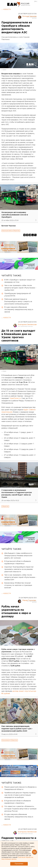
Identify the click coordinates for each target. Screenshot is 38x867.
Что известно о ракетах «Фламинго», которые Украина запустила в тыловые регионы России (20, 809)
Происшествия (6, 230)
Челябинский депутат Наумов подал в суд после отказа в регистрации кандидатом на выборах (19, 795)
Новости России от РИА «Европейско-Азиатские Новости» (13, 4)
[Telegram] (30, 235)
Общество (16, 230)
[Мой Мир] (32, 235)
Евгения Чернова (29, 16)
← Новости (6, 9)
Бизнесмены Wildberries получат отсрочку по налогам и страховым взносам (18, 585)
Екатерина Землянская (27, 324)
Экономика (5, 740)
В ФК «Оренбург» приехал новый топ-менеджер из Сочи (20, 281)
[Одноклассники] (27, 235)
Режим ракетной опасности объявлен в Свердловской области (20, 788)
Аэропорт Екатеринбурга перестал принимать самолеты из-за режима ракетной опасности (18, 569)
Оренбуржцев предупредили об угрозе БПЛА (17, 295)
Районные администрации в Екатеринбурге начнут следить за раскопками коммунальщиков (18, 301)
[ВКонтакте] (24, 235)
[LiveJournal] (35, 235)
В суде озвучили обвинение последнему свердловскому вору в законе (18, 309)
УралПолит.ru (15, 398)
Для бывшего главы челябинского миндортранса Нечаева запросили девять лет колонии (18, 556)
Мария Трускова (29, 600)
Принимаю (19, 863)
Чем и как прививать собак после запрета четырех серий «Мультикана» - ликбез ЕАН (20, 288)
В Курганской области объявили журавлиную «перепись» (17, 562)
